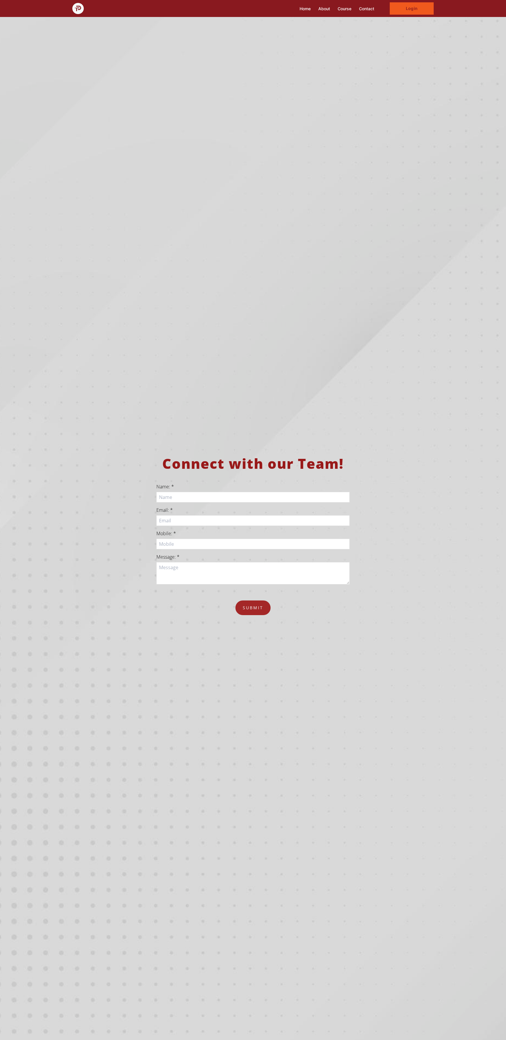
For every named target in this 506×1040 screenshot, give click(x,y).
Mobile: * (166, 533)
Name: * (165, 486)
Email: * (164, 510)
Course (344, 8)
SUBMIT (253, 607)
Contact (366, 8)
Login (411, 8)
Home (305, 8)
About (324, 8)
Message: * (168, 557)
